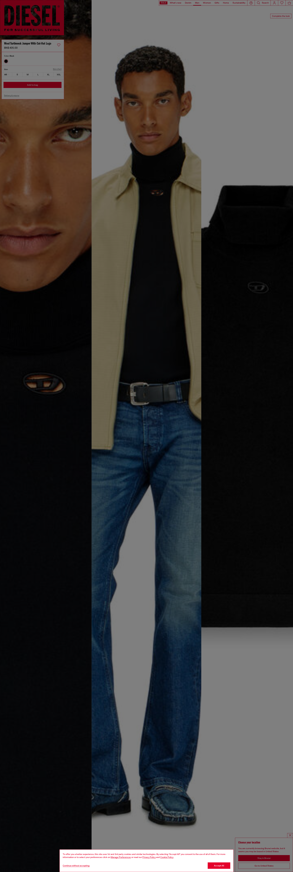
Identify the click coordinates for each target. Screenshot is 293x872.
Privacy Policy (149, 857)
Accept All (219, 865)
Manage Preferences (121, 857)
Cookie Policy (166, 857)
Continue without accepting (76, 865)
